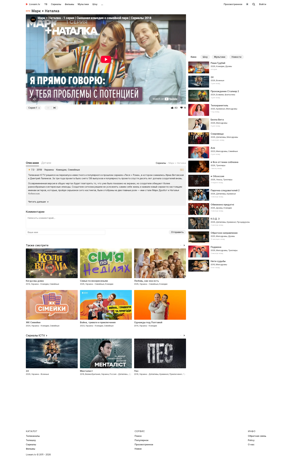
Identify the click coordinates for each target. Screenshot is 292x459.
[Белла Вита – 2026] (227, 124)
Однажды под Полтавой (148, 322)
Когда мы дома (35, 280)
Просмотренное (233, 4)
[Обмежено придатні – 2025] (227, 209)
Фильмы (69, 4)
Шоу (94, 4)
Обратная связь (257, 436)
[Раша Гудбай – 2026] (227, 67)
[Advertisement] (106, 135)
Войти (262, 4)
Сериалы (56, 4)
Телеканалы (33, 436)
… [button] (102, 4)
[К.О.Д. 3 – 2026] (227, 223)
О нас (251, 444)
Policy (251, 440)
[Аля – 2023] (227, 152)
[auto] (247, 4)
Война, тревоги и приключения (98, 322)
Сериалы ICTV (35, 335)
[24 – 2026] (227, 82)
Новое (138, 448)
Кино (193, 56)
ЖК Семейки (33, 322)
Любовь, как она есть (146, 280)
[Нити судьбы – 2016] (227, 266)
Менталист (86, 370)
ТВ (45, 4)
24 (27, 370)
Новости (236, 56)
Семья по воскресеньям (94, 280)
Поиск (138, 436)
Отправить (177, 232)
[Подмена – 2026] (227, 251)
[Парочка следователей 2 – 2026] (227, 195)
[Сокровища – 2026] (227, 138)
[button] (184, 245)
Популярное (141, 440)
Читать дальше (37, 201)
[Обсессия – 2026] (227, 181)
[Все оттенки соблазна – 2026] (227, 166)
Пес (136, 370)
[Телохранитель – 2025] (227, 110)
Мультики (83, 4)
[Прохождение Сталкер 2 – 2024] (227, 96)
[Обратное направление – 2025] (227, 237)
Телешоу (31, 440)
